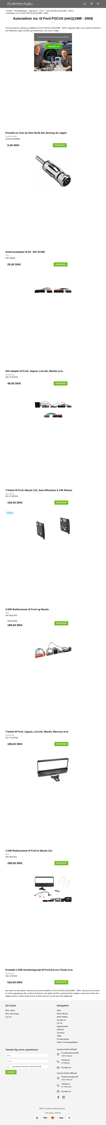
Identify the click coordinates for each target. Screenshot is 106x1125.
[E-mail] (27, 1061)
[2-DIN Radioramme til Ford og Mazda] (53, 557)
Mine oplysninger (12, 1014)
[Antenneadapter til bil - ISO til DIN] (53, 200)
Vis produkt (60, 145)
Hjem (59, 1010)
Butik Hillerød (62, 1014)
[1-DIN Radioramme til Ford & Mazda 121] (53, 799)
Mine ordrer (10, 1010)
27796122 (65, 1063)
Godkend (11, 1072)
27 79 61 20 (66, 1087)
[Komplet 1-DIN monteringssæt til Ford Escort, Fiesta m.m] (53, 918)
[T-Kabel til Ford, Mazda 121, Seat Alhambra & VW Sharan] (53, 438)
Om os (59, 1023)
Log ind (8, 1017)
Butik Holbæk (62, 1017)
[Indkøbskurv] (91, 4)
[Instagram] (63, 1098)
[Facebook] (58, 1098)
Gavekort (60, 1033)
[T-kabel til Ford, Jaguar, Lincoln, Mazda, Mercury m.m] (53, 679)
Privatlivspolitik (63, 1039)
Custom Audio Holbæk (67, 1049)
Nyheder (60, 1029)
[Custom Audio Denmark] (20, 4)
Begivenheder (62, 1026)
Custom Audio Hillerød (67, 1073)
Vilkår (59, 1036)
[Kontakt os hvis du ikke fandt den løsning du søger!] (53, 81)
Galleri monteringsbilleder (67, 1042)
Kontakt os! (61, 1020)
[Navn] (27, 1055)
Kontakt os (66, 1067)
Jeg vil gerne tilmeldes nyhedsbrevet (26, 1066)
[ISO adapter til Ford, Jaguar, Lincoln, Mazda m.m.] (53, 319)
